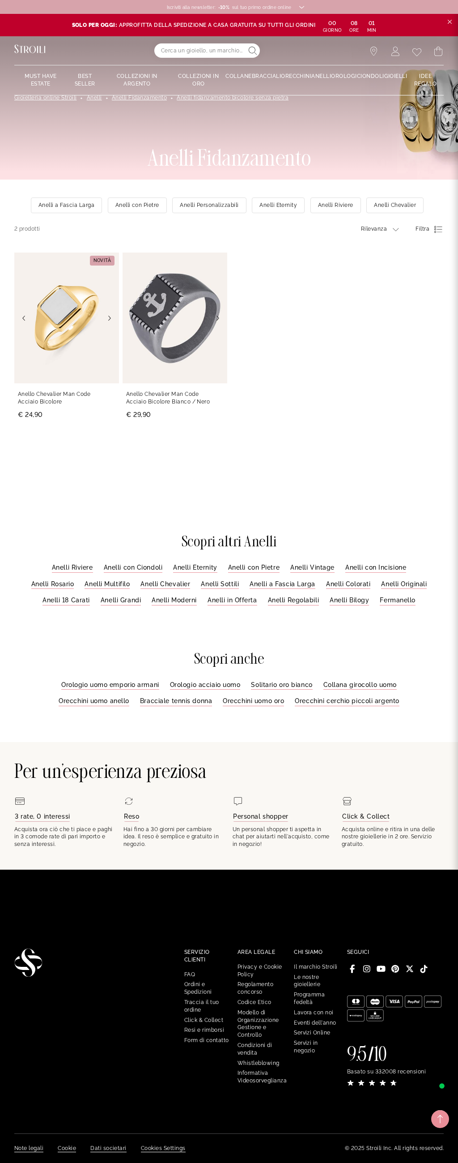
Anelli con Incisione (375, 567)
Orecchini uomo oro (253, 700)
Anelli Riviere (72, 567)
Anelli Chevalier (165, 584)
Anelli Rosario (52, 584)
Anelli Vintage (312, 567)
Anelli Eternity (195, 567)
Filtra (422, 229)
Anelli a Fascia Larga (282, 584)
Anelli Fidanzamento (139, 97)
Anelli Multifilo (107, 584)
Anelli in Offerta (232, 600)
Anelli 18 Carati (66, 600)
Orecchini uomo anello (94, 700)
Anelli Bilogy (349, 600)
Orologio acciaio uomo (205, 684)
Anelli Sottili (220, 584)
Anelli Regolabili (293, 600)
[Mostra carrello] (438, 51)
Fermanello (398, 600)
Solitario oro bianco (281, 684)
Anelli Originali (404, 584)
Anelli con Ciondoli (133, 567)
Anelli (94, 97)
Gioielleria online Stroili (45, 97)
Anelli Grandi (121, 600)
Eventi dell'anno (315, 1023)
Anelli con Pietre (254, 567)
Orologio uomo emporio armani (110, 684)
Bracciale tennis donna (176, 700)
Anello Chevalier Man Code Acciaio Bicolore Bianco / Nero (168, 398)
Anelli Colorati (348, 584)
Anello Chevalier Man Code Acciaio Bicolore (54, 398)
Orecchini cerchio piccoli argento (347, 700)
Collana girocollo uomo (360, 684)
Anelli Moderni (174, 600)
